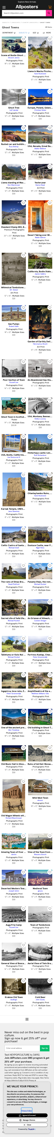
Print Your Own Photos (27, 2)
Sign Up (45, 1048)
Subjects (5, 22)
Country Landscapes (30, 22)
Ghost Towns (45, 22)
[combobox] (24, 13)
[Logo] (27, 6)
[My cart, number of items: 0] (50, 7)
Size (34, 33)
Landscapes (15, 22)
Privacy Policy (26, 1111)
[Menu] (4, 7)
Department (7, 33)
